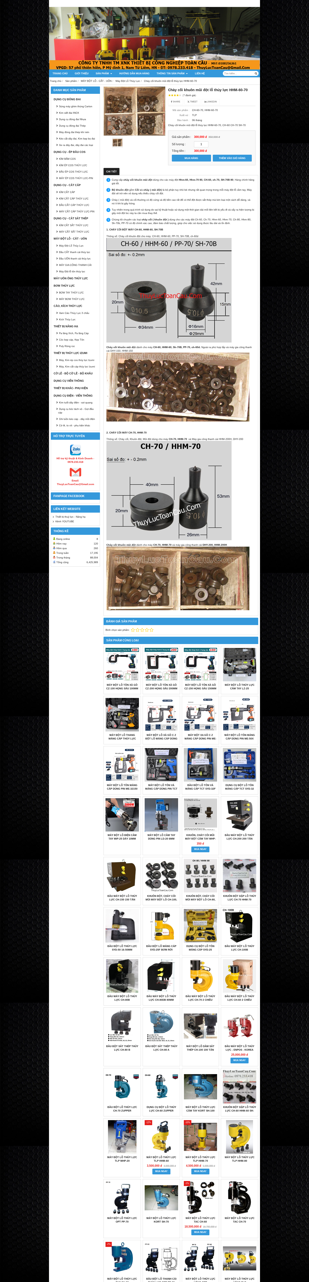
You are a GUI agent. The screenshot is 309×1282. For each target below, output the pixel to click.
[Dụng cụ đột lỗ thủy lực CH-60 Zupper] (161, 1086)
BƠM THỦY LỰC (64, 285)
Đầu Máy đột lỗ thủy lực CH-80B (122, 998)
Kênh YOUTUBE (64, 521)
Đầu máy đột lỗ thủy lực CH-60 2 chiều (239, 998)
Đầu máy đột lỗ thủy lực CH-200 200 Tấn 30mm (239, 839)
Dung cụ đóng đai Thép (72, 125)
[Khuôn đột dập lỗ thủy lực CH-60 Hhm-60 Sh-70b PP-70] (239, 1086)
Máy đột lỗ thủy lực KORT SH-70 (161, 1220)
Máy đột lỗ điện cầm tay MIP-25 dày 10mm (122, 837)
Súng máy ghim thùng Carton (75, 106)
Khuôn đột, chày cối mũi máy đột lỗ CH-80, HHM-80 (200, 900)
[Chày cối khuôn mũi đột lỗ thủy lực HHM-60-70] (134, 111)
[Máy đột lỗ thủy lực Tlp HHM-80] (239, 1137)
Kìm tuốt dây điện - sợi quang (75, 402)
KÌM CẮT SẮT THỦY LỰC (73, 225)
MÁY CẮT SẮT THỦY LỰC (74, 231)
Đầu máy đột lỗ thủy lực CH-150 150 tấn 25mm (122, 900)
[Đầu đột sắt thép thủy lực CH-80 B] (122, 1026)
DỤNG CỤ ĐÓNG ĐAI (67, 99)
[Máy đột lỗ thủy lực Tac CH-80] (122, 1258)
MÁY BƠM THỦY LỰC (72, 299)
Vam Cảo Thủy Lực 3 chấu (74, 313)
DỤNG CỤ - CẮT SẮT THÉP (71, 218)
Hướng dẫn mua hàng (134, 73)
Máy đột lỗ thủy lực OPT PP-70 (122, 1220)
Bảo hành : (183, 120)
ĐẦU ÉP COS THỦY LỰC (73, 171)
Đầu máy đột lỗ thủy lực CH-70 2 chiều (200, 998)
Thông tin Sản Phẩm (171, 73)
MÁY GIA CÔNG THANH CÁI (75, 265)
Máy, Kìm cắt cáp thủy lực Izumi (77, 366)
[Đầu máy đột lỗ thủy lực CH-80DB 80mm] (161, 976)
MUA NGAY (200, 849)
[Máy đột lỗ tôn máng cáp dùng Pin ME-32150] (122, 765)
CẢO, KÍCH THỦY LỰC (68, 305)
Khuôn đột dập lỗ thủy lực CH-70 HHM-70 (239, 898)
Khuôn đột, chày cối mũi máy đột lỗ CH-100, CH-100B (161, 900)
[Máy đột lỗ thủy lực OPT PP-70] (122, 1197)
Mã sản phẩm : (181, 110)
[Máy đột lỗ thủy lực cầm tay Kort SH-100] (200, 1086)
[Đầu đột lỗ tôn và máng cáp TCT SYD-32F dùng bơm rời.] (200, 765)
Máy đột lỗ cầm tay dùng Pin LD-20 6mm (161, 837)
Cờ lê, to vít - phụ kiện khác (74, 425)
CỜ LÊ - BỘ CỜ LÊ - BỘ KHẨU (73, 373)
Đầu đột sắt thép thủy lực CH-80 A (161, 1048)
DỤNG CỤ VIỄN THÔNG (69, 380)
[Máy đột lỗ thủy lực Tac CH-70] (239, 1197)
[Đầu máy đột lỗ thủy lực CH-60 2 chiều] (239, 976)
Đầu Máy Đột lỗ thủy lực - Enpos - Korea (239, 1048)
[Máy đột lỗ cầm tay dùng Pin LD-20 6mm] (161, 815)
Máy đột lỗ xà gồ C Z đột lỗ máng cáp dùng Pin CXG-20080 (161, 739)
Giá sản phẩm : (181, 136)
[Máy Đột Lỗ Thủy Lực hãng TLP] (239, 1258)
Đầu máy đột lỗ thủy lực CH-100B (239, 948)
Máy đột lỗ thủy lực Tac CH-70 (239, 1220)
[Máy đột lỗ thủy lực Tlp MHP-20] (122, 1137)
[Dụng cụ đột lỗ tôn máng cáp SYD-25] (200, 926)
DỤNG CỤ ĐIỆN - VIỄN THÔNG (73, 395)
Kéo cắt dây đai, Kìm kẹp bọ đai (77, 138)
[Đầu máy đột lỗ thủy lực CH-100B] (239, 926)
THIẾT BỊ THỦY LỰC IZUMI (70, 353)
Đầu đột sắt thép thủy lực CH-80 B (122, 1048)
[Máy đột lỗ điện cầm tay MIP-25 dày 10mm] (122, 815)
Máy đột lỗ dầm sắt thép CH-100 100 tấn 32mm (200, 1050)
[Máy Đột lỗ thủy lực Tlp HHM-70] (200, 1137)
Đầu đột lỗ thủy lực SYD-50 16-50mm (122, 948)
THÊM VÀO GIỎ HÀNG (232, 158)
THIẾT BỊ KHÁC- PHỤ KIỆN (71, 388)
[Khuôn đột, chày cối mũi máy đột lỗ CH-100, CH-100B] (161, 875)
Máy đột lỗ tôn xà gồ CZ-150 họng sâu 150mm (200, 686)
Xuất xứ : (184, 115)
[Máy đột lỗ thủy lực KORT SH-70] (161, 1197)
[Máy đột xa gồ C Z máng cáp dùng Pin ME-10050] (200, 714)
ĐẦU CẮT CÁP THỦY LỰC (74, 205)
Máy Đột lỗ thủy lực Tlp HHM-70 (200, 1159)
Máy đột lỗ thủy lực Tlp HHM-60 (161, 1159)
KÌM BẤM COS (67, 158)
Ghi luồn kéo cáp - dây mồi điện (77, 419)
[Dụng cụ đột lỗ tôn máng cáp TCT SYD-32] (239, 765)
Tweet (193, 101)
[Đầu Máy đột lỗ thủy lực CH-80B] (122, 976)
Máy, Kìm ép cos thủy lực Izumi (76, 360)
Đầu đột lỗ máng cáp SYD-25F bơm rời (161, 948)
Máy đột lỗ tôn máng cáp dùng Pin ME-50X (239, 737)
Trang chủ (60, 73)
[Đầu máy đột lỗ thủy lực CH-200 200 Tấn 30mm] (239, 815)
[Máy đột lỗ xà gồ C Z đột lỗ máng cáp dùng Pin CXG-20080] (161, 714)
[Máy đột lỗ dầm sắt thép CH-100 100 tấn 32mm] (200, 1026)
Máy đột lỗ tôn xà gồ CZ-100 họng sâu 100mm (122, 686)
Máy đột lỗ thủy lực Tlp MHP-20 (122, 1159)
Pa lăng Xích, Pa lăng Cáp (74, 333)
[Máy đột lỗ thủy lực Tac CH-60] (200, 1197)
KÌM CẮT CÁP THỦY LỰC (74, 198)
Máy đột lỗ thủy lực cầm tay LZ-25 (239, 686)
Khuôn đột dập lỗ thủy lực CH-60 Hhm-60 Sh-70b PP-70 (239, 1111)
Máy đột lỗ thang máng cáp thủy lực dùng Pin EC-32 (122, 739)
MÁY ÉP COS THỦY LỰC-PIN (76, 178)
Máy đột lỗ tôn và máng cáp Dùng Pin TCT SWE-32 (161, 789)
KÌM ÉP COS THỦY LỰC (73, 165)
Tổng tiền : (178, 150)
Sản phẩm (103, 73)
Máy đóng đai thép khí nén (74, 132)
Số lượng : (178, 144)
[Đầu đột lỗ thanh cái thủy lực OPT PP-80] (161, 1258)
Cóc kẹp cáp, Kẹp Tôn (71, 339)
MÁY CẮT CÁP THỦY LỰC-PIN (76, 211)
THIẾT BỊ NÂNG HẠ (66, 326)
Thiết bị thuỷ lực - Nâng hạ (70, 516)
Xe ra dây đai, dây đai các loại (76, 145)
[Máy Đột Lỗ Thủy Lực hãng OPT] (200, 1258)
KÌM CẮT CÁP (67, 192)
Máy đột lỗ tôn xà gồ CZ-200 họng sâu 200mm (161, 686)
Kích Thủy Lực (67, 319)
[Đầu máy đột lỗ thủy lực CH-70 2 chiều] (200, 976)
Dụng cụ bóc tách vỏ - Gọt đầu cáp (76, 411)
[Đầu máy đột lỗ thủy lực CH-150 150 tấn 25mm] (122, 875)
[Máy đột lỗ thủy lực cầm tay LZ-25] (239, 664)
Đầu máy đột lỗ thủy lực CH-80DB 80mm (161, 998)
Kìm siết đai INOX (69, 112)
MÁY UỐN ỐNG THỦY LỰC (71, 278)
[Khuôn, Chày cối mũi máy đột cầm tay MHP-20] (200, 815)
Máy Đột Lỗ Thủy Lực (71, 245)
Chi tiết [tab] (111, 171)
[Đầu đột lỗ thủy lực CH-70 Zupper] (122, 1086)
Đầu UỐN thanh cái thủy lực (75, 258)
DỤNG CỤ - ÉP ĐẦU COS (69, 151)
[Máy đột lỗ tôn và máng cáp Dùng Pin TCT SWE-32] (161, 765)
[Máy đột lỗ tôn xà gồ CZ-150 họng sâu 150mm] (200, 664)
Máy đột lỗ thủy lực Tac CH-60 (200, 1220)
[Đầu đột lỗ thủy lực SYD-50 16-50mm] (122, 926)
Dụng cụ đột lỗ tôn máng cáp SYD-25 (200, 948)
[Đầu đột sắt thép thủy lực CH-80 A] (161, 1026)
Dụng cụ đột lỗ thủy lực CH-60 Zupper (161, 1109)
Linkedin (211, 101)
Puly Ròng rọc (67, 346)
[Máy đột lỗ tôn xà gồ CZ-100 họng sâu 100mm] (122, 664)
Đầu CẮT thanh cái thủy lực (74, 252)
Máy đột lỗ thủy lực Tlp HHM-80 (239, 1159)
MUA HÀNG (191, 158)
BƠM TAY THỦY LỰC (71, 292)
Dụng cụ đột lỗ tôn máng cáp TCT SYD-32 (239, 787)
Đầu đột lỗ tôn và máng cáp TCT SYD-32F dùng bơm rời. (200, 789)
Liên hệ (200, 73)
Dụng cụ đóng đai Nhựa (72, 119)
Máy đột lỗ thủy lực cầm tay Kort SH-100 (200, 1109)
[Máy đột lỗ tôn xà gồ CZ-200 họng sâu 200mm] (161, 664)
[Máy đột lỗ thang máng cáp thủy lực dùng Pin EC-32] (122, 714)
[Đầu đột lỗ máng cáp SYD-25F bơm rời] (161, 926)
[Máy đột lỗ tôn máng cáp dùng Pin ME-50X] (239, 714)
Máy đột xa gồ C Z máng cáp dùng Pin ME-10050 (200, 739)
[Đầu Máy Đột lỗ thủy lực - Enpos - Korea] (239, 1026)
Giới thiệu (82, 73)
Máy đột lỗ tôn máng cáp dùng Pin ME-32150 (122, 787)
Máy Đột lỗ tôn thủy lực (72, 271)
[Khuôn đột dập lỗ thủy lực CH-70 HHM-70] (239, 875)
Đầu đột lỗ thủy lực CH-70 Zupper (122, 1109)
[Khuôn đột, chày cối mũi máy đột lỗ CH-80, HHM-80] (200, 875)
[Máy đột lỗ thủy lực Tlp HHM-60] (161, 1137)
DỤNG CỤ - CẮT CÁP (67, 185)
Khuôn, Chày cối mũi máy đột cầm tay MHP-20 (200, 839)
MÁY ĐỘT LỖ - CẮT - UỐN (70, 238)
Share (176, 101)
